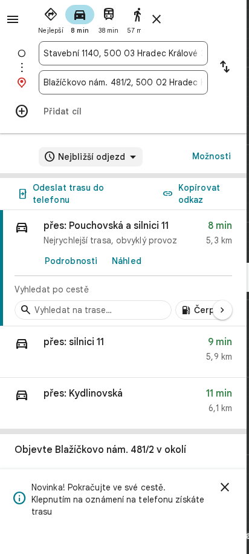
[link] (123, 268)
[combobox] (123, 53)
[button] (123, 352)
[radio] (50, 18)
